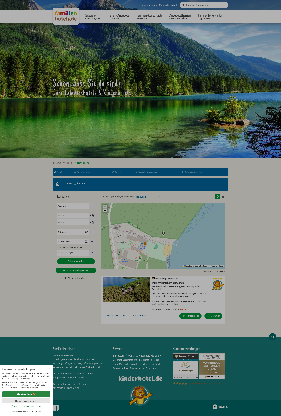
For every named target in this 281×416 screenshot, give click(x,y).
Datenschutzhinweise (20, 411)
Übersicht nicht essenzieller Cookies (26, 406)
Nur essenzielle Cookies (26, 401)
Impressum (36, 411)
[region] (26, 380)
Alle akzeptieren (24, 394)
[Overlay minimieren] (49, 369)
